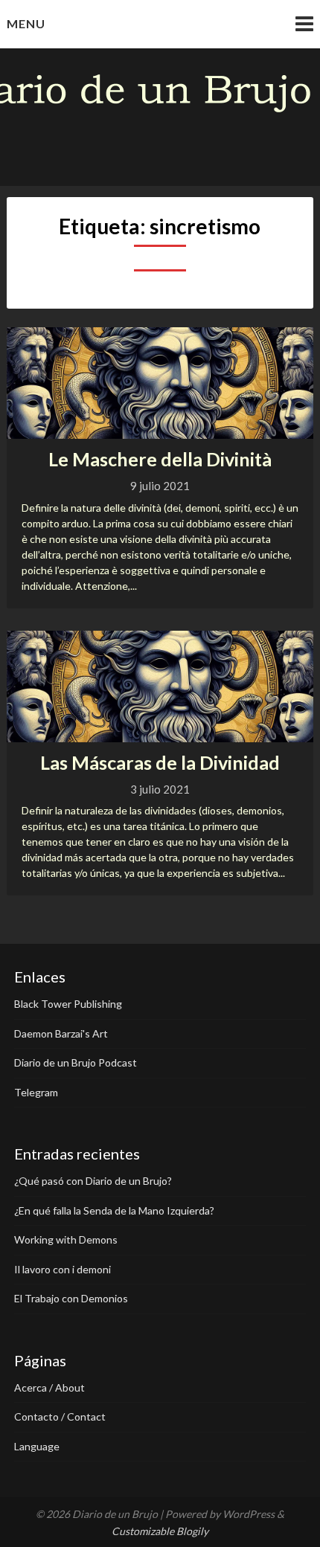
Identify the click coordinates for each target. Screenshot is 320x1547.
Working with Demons (66, 1239)
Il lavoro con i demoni (62, 1269)
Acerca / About (49, 1387)
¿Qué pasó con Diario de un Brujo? (93, 1180)
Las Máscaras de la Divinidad (160, 762)
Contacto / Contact (60, 1416)
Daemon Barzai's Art (61, 1033)
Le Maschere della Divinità (160, 459)
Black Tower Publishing (68, 1003)
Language (37, 1446)
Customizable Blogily (160, 1531)
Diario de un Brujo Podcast (75, 1062)
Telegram (36, 1092)
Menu (26, 23)
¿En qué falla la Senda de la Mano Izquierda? (114, 1210)
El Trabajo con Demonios (71, 1298)
